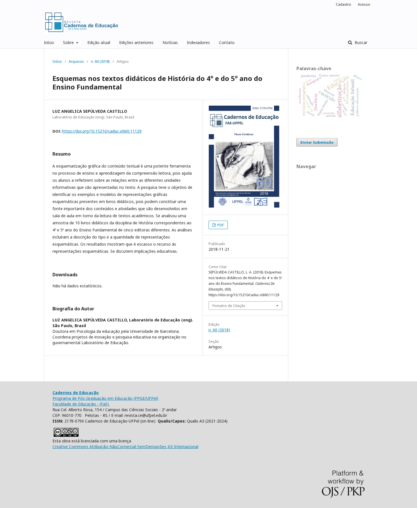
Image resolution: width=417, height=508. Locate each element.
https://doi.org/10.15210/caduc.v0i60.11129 (102, 131)
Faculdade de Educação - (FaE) (81, 404)
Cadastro (343, 4)
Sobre (69, 42)
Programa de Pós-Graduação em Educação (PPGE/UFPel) (105, 398)
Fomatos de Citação (228, 305)
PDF (220, 224)
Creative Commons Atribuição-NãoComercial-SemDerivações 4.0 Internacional (125, 446)
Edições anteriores (136, 42)
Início (49, 42)
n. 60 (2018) (100, 61)
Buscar (360, 42)
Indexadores (198, 42)
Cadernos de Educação (75, 392)
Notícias (170, 42)
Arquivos (76, 61)
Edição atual (98, 42)
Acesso (364, 4)
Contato (227, 42)
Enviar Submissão (317, 142)
